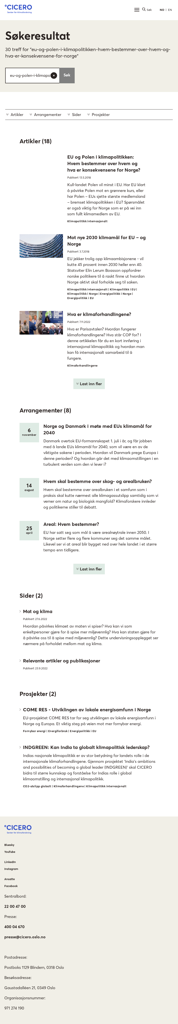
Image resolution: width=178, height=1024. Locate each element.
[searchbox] (40, 75)
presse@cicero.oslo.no (25, 936)
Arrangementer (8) (45, 410)
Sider (76, 114)
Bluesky (9, 845)
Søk (67, 74)
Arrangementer (47, 114)
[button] (18, 10)
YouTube (9, 851)
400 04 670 (14, 926)
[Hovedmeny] (137, 9)
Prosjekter (101, 114)
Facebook (11, 886)
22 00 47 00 (15, 906)
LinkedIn (10, 862)
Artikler (17, 114)
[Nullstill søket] (53, 75)
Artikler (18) (36, 141)
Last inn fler (91, 383)
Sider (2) (31, 595)
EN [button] (170, 9)
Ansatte (9, 879)
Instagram (11, 869)
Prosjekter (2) (38, 693)
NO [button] (162, 9)
